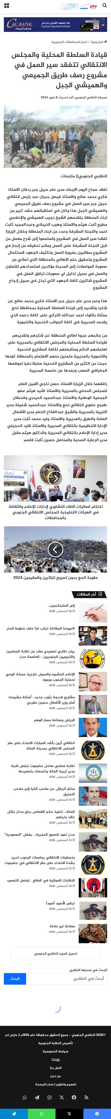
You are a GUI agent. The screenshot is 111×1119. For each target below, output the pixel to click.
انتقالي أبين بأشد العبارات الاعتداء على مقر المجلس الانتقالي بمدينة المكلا (41, 745)
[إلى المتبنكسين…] (93, 613)
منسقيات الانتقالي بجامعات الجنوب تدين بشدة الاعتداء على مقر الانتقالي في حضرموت (40, 860)
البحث (15, 979)
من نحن (55, 1076)
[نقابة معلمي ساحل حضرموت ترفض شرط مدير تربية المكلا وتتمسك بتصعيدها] (93, 773)
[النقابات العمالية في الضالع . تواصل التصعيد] (93, 887)
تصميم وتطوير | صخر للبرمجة (55, 1084)
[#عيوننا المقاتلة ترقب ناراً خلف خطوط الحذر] (93, 635)
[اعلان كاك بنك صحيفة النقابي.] (55, 25)
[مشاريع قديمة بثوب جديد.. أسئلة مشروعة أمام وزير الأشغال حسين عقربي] (93, 704)
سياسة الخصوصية (55, 1051)
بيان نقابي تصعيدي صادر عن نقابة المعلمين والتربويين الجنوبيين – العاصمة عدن (40, 654)
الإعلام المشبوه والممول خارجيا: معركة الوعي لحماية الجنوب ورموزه (40, 677)
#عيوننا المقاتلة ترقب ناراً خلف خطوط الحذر (40, 629)
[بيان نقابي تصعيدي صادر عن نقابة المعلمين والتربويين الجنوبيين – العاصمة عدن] (93, 658)
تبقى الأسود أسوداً (60, 903)
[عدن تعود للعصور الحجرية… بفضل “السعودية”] (93, 842)
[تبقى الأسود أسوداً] (93, 910)
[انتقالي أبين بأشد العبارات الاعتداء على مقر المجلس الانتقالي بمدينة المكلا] (93, 750)
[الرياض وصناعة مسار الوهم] (93, 727)
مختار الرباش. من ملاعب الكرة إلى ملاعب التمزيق (44, 791)
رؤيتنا (56, 1060)
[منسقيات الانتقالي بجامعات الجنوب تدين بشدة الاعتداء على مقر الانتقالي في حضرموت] (93, 865)
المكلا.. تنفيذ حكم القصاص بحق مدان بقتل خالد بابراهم (41, 814)
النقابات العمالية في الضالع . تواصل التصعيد (41, 881)
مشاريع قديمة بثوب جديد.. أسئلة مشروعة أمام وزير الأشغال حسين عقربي (42, 700)
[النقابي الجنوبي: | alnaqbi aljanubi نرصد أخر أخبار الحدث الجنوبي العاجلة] (77, 7)
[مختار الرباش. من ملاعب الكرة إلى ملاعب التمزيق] (93, 796)
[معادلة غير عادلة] (93, 933)
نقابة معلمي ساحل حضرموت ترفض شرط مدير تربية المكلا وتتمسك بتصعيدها (43, 768)
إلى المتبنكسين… (61, 606)
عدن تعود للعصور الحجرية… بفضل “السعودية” (39, 835)
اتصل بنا (55, 1068)
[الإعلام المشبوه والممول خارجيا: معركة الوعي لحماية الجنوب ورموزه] (93, 681)
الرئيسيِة (97, 42)
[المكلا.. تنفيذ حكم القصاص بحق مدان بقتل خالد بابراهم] (93, 819)
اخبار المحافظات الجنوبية (69, 42)
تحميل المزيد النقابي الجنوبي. (55, 954)
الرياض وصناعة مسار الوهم (54, 720)
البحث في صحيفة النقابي (88, 970)
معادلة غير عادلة (62, 926)
